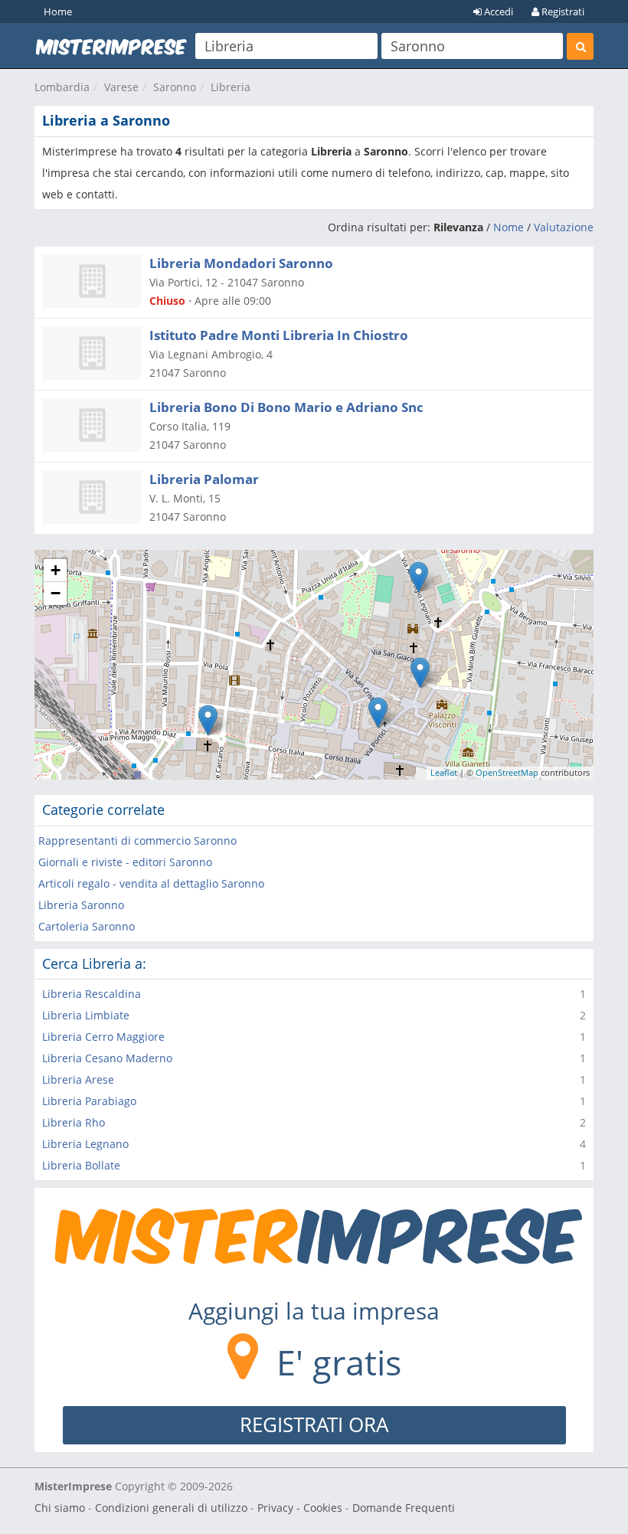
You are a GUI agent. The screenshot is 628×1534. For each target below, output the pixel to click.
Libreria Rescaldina (91, 993)
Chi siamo (59, 1507)
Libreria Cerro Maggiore (103, 1036)
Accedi (497, 11)
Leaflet (443, 772)
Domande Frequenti (403, 1507)
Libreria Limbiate (85, 1015)
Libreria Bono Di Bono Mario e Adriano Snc (286, 407)
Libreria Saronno (81, 905)
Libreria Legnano (85, 1144)
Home (58, 11)
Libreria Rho (73, 1122)
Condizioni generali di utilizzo (171, 1507)
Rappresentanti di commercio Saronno (137, 840)
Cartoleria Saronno (86, 926)
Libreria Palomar (204, 479)
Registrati (561, 11)
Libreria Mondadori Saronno (241, 263)
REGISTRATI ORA (314, 1424)
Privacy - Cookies (299, 1507)
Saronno (174, 87)
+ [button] (56, 570)
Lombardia (62, 87)
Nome (508, 227)
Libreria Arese (78, 1079)
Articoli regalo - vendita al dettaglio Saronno (151, 883)
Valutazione (564, 227)
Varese (121, 87)
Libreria (230, 87)
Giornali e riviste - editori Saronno (125, 862)
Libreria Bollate (81, 1165)
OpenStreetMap (507, 772)
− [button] (56, 593)
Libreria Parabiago (89, 1101)
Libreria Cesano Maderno (107, 1058)
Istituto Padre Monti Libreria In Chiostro (278, 335)
